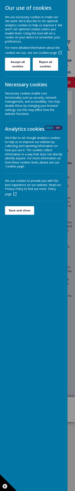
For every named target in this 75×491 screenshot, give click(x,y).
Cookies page (48, 53)
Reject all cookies (45, 64)
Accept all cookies (18, 64)
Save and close (19, 210)
